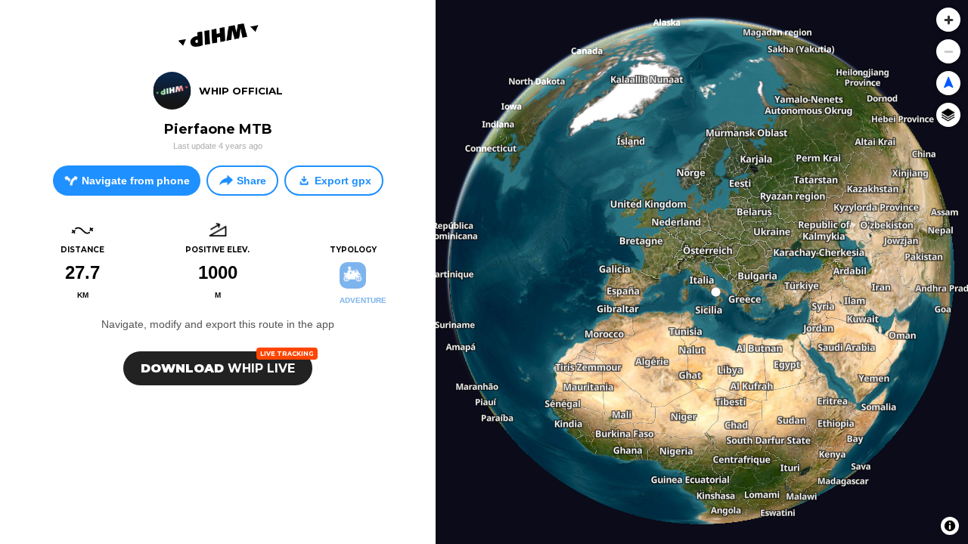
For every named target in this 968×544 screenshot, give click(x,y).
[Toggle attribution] (950, 526)
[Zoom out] (948, 51)
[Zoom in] (948, 20)
